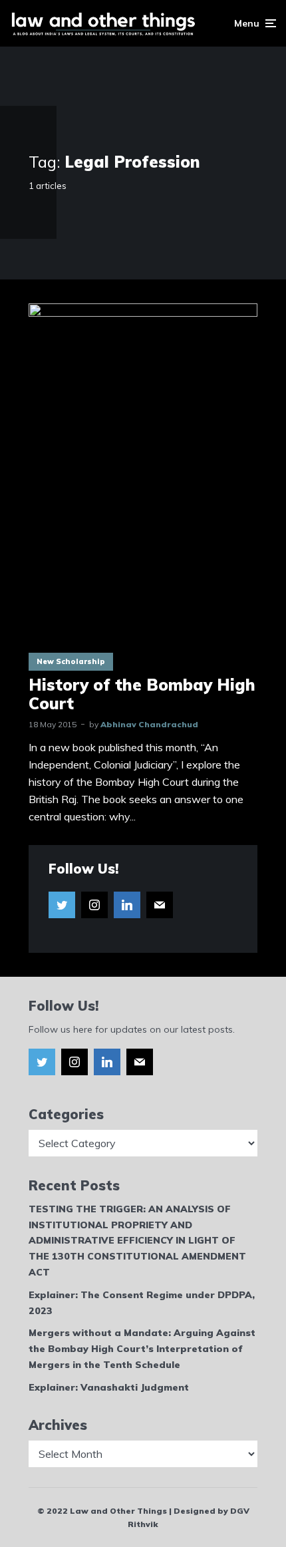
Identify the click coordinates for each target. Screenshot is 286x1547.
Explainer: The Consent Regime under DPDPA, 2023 (142, 1303)
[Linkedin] (127, 905)
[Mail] (159, 905)
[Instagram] (94, 905)
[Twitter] (62, 905)
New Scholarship (71, 661)
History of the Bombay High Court (142, 694)
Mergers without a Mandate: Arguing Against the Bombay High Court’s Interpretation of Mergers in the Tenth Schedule (142, 1349)
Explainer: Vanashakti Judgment (109, 1387)
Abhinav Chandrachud (149, 724)
